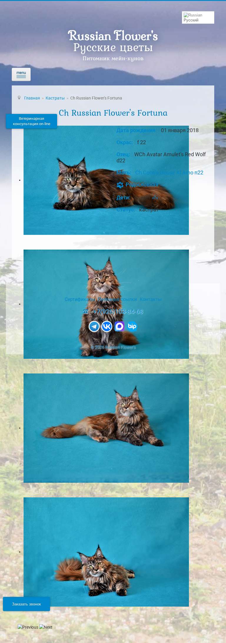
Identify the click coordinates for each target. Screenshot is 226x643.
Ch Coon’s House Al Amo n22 (169, 172)
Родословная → (145, 184)
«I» (155, 197)
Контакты (151, 299)
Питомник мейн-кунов (113, 58)
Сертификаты (80, 299)
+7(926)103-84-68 (118, 311)
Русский (191, 20)
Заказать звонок (26, 604)
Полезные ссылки (117, 299)
